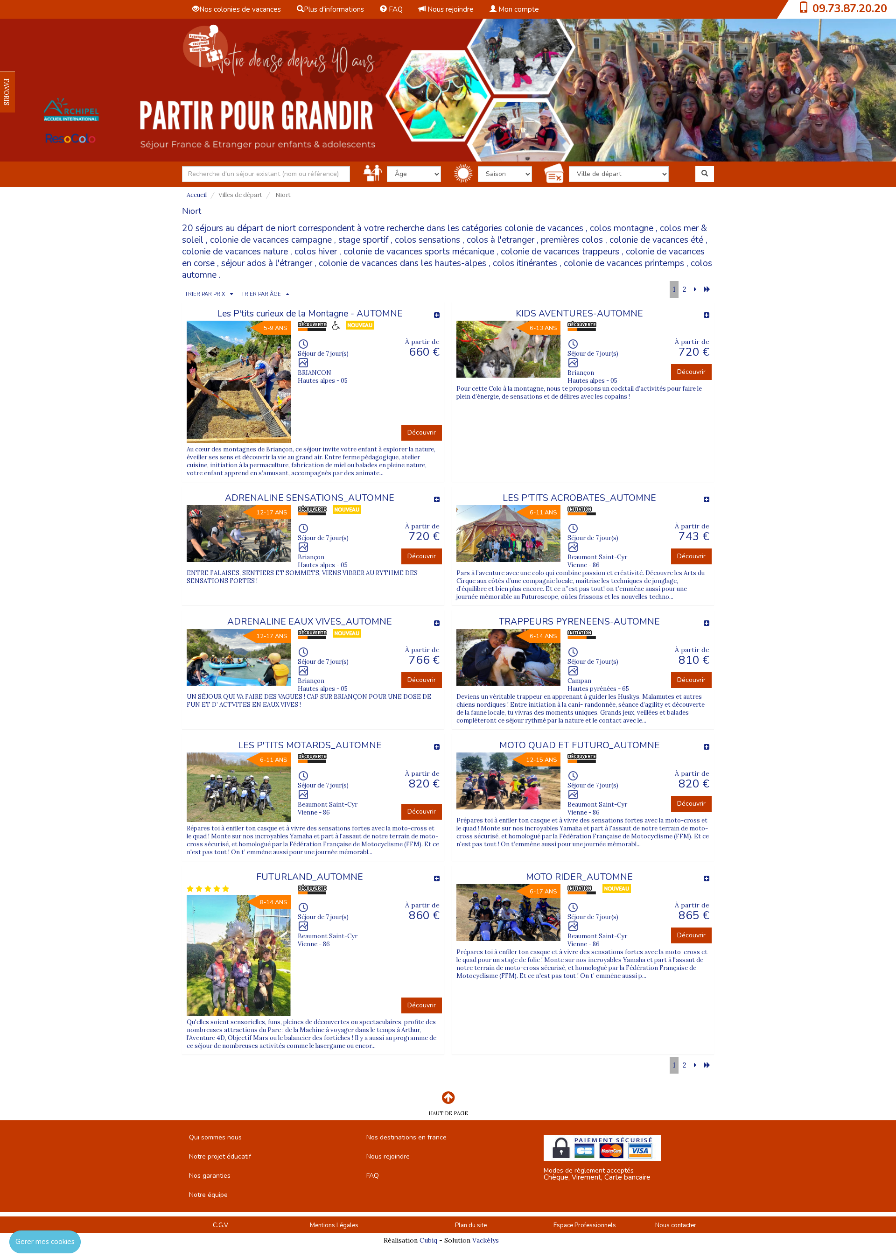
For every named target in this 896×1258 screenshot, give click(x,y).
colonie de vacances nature (235, 252)
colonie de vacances (543, 228)
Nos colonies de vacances (240, 9)
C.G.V (220, 1225)
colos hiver (315, 252)
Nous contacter (675, 1225)
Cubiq (428, 1240)
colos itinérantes (525, 263)
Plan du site (471, 1225)
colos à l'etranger (500, 240)
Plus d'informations (334, 9)
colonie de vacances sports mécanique (418, 252)
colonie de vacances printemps (624, 263)
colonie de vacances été (656, 240)
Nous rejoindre (450, 9)
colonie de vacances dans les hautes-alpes (402, 263)
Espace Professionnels (584, 1225)
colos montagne (621, 228)
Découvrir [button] (421, 432)
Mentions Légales (334, 1225)
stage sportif (363, 240)
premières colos (572, 240)
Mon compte (518, 9)
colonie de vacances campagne (271, 240)
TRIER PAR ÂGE (261, 294)
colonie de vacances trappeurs (560, 252)
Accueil (197, 195)
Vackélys (485, 1240)
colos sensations (427, 240)
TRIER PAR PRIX (205, 294)
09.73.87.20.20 (849, 8)
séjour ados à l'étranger (266, 263)
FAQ (395, 9)
